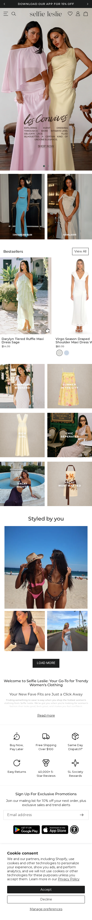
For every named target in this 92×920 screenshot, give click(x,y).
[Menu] (6, 14)
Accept (46, 890)
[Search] (14, 13)
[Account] (78, 13)
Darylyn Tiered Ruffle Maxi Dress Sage (23, 340)
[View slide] (46, 89)
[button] (47, 330)
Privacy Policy (68, 879)
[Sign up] (82, 815)
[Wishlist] (70, 13)
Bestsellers (13, 251)
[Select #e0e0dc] (59, 353)
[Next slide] (84, 89)
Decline (46, 899)
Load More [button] (46, 663)
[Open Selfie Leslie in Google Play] (26, 829)
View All (80, 251)
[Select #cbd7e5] (66, 353)
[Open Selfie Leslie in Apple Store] (55, 829)
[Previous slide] (7, 89)
